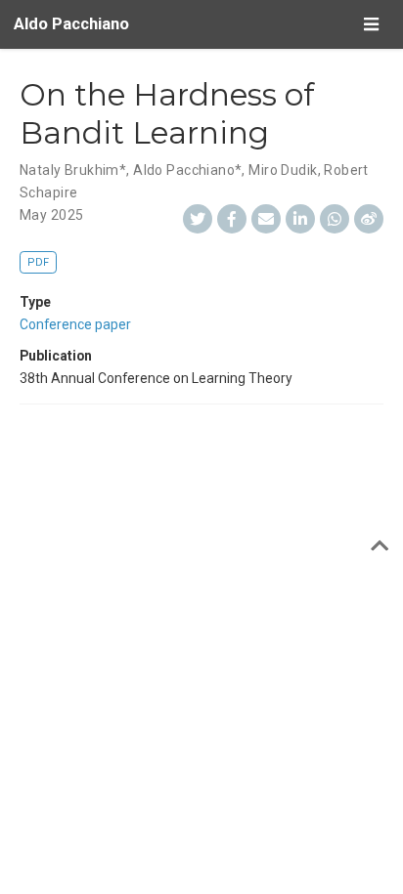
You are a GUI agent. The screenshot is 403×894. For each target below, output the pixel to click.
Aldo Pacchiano (71, 24)
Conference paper (75, 324)
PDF (38, 262)
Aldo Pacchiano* (187, 170)
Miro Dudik (282, 170)
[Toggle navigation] (370, 24)
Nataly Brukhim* (73, 170)
